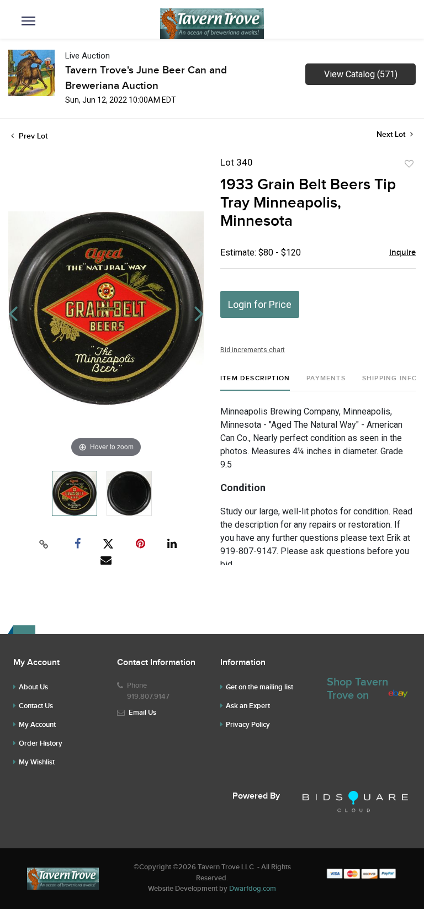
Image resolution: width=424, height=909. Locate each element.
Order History (40, 743)
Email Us (142, 712)
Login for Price (260, 304)
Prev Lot (32, 136)
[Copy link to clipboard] (44, 544)
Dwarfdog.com (252, 888)
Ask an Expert (248, 705)
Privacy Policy (248, 724)
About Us (33, 687)
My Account (37, 724)
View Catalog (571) (361, 74)
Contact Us (36, 705)
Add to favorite (409, 164)
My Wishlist (37, 762)
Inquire (402, 253)
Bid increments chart (252, 350)
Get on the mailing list (259, 687)
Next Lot (392, 134)
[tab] (255, 383)
